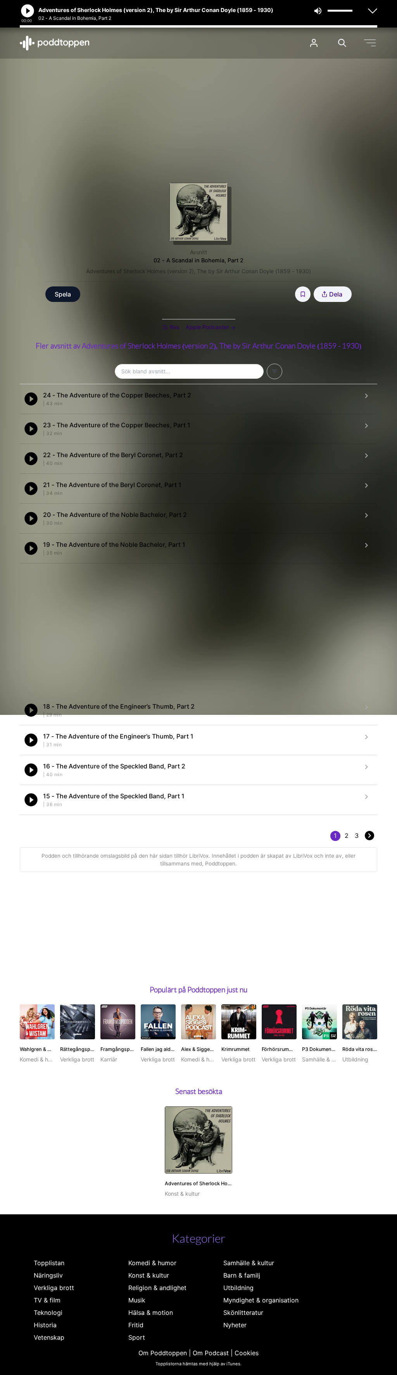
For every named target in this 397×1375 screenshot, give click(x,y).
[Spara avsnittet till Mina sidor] (303, 294)
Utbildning (238, 1288)
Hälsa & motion (150, 1312)
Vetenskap (49, 1337)
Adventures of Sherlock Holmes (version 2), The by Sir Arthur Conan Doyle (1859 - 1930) (198, 271)
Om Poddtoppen (162, 1353)
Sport (136, 1337)
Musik (136, 1300)
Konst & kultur (148, 1275)
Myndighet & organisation (261, 1300)
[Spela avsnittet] (31, 399)
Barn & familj (241, 1275)
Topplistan (49, 1263)
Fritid (135, 1325)
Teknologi (48, 1312)
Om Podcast (211, 1353)
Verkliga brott (54, 1288)
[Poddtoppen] (55, 43)
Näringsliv (48, 1275)
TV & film (47, 1300)
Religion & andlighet (157, 1288)
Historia (45, 1325)
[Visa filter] (274, 371)
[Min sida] (314, 43)
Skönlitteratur (243, 1312)
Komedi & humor (152, 1263)
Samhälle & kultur (248, 1263)
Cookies (247, 1353)
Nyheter (235, 1325)
